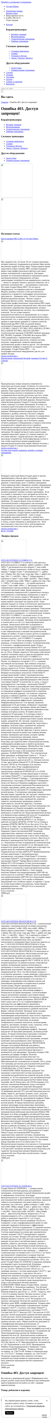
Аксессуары (16, 68)
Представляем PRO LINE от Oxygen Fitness (19, 239)
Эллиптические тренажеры (23, 39)
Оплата (9, 79)
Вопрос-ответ (12, 13)
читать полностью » (9, 356)
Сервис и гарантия (14, 82)
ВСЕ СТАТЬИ (7, 531)
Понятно (9, 1413)
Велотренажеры (18, 37)
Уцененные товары (14, 11)
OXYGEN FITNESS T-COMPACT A (16, 560)
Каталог (9, 24)
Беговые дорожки (18, 34)
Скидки (9, 72)
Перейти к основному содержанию (16, 2)
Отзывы (9, 75)
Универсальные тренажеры (23, 70)
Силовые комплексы (20, 51)
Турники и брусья (19, 56)
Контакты (10, 84)
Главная (4, 102)
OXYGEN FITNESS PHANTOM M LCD (18, 921)
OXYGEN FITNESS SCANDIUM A (16, 1186)
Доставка (10, 77)
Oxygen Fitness (12, 6)
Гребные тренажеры (19, 41)
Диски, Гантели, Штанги (22, 58)
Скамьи (14, 53)
